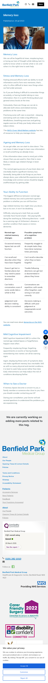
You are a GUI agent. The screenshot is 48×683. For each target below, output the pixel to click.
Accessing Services (10, 492)
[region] (24, 663)
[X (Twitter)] (45, 337)
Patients (6, 489)
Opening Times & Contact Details (15, 464)
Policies (5, 467)
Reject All (24, 678)
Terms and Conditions (11, 473)
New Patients (7, 495)
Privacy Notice (8, 476)
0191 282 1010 (13, 558)
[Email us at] (33, 4)
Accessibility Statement (11, 483)
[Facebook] (45, 332)
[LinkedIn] (45, 342)
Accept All (24, 666)
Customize (24, 672)
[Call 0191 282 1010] (29, 4)
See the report (11, 547)
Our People (6, 460)
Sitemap (5, 480)
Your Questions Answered (12, 502)
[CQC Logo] (11, 528)
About (4, 457)
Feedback (6, 499)
